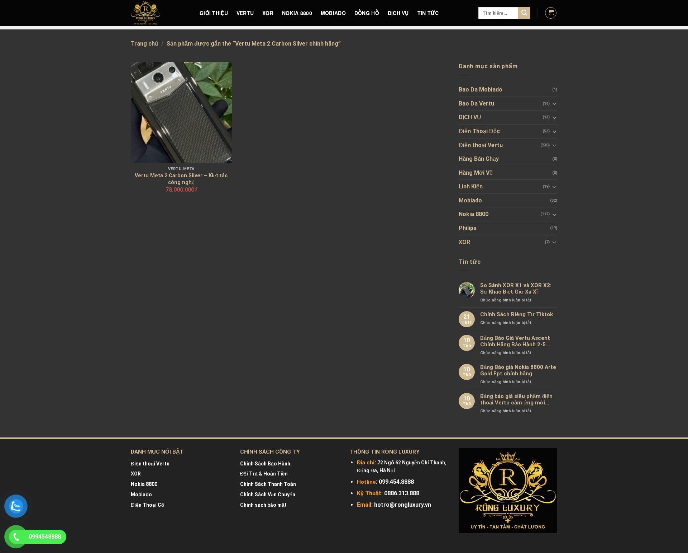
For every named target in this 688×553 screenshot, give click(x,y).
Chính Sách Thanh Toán (268, 484)
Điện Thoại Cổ (147, 505)
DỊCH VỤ (398, 13)
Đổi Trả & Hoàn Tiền (264, 474)
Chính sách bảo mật (263, 505)
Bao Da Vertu (476, 103)
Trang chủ (144, 43)
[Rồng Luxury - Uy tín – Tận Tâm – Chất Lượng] (160, 13)
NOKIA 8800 (297, 13)
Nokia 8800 (473, 214)
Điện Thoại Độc (479, 131)
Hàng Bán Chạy (479, 158)
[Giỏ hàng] (550, 13)
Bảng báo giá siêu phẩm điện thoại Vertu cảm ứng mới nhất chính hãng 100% (516, 399)
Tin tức (428, 13)
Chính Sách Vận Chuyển (267, 494)
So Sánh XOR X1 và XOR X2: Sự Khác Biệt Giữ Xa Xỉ (515, 288)
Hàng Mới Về (476, 172)
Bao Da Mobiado (480, 89)
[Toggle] (554, 103)
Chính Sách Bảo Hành (265, 464)
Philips (468, 228)
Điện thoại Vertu (481, 145)
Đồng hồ (366, 13)
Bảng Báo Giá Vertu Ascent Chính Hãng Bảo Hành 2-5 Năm (515, 341)
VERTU (245, 13)
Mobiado (470, 200)
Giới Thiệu (214, 13)
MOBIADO (333, 13)
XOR (267, 13)
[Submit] (524, 13)
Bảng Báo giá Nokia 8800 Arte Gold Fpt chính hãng (518, 370)
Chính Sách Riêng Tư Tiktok (516, 314)
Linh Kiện (471, 186)
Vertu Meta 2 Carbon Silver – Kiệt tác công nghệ (181, 179)
